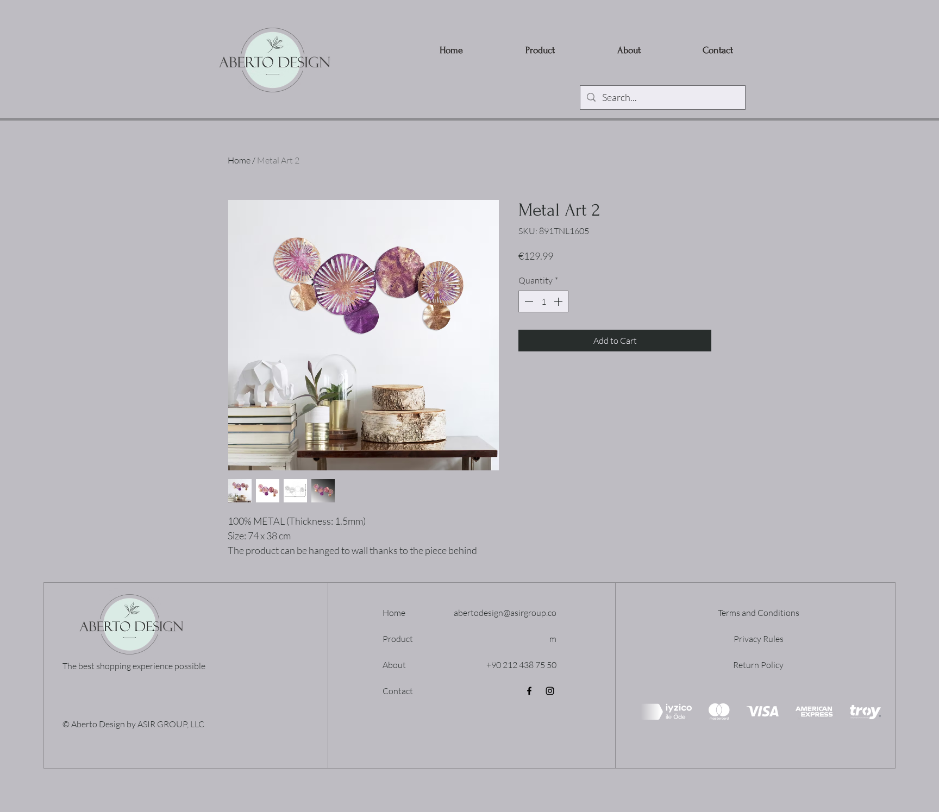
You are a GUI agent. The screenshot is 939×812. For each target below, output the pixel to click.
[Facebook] (529, 690)
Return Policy (758, 664)
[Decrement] (527, 301)
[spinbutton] (543, 301)
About (394, 664)
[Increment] (559, 301)
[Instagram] (549, 690)
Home (239, 160)
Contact (398, 690)
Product (398, 638)
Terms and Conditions (758, 612)
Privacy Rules (759, 638)
